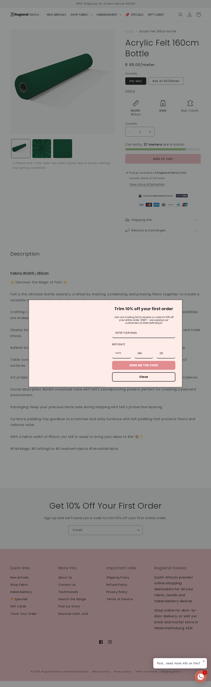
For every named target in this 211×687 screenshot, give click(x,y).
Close (143, 377)
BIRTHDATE (118, 344)
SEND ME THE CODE (143, 365)
